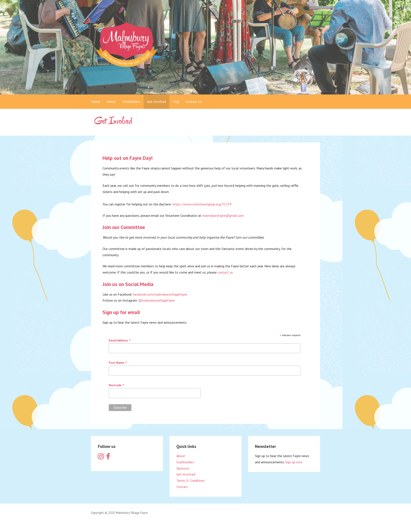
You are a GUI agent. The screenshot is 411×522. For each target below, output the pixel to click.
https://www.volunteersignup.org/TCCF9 (202, 204)
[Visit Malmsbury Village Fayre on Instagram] (101, 457)
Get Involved (156, 101)
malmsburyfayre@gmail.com (223, 215)
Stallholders (131, 101)
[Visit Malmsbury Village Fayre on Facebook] (108, 457)
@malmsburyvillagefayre (156, 300)
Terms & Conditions (190, 480)
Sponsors (182, 468)
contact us (225, 272)
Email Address (120, 340)
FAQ (176, 101)
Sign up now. (294, 462)
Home (95, 101)
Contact (182, 487)
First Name (118, 362)
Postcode (116, 385)
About (111, 101)
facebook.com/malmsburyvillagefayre (160, 294)
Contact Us (194, 101)
